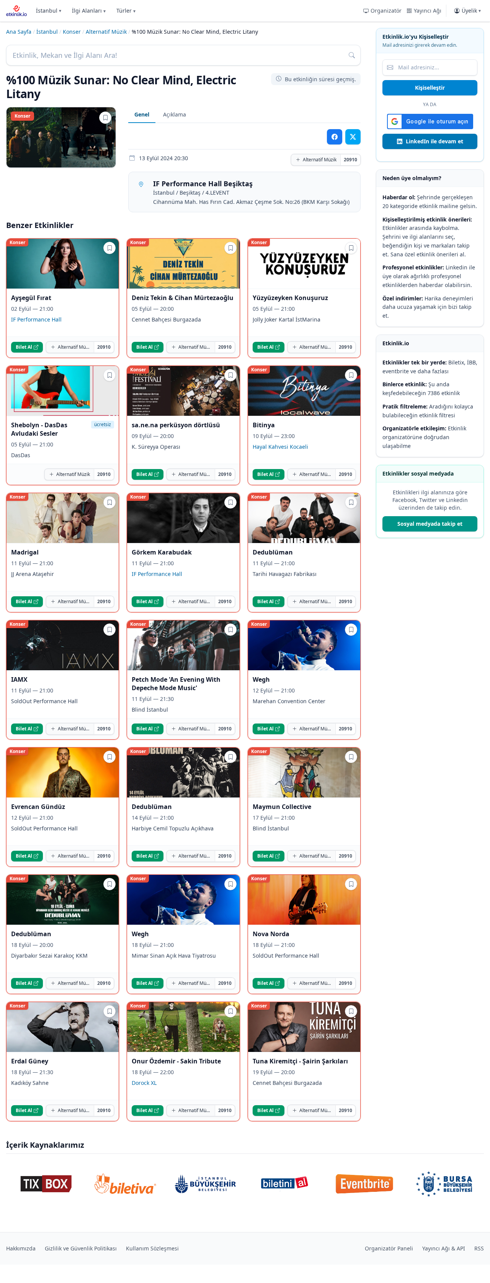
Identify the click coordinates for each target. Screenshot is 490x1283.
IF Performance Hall (36, 319)
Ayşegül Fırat (31, 298)
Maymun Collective (282, 806)
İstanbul (48, 10)
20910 (350, 159)
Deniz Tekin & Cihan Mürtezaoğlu (183, 298)
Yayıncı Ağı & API (443, 1248)
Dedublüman (273, 552)
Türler (126, 10)
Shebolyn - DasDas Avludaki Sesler (39, 429)
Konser (72, 31)
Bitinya (264, 425)
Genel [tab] (141, 114)
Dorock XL (144, 1082)
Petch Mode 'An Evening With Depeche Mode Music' (176, 683)
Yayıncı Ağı (427, 10)
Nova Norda (271, 934)
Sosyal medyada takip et (429, 523)
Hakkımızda (21, 1248)
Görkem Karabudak (162, 552)
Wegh (261, 679)
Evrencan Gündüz (38, 806)
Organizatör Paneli (389, 1248)
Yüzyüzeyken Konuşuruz (290, 298)
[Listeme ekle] (105, 118)
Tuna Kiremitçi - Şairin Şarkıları (300, 1061)
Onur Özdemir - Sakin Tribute (176, 1061)
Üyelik (471, 10)
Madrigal (25, 552)
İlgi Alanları (89, 10)
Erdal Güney (29, 1061)
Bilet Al (24, 347)
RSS (479, 1248)
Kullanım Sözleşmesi (152, 1248)
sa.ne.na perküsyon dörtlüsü (176, 425)
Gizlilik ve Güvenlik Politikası (81, 1248)
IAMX (19, 679)
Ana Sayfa (18, 31)
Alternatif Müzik (106, 31)
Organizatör (386, 10)
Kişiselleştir (430, 87)
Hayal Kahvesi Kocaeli (280, 446)
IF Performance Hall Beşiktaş (203, 183)
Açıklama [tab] (174, 114)
